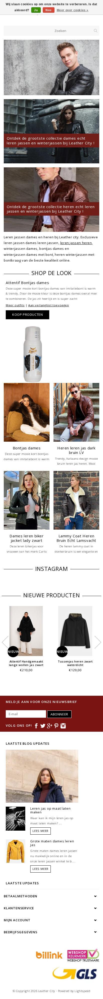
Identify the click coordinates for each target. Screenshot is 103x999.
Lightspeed (82, 991)
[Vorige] (10, 67)
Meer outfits (15, 305)
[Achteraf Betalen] (48, 955)
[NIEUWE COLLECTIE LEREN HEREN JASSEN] (51, 67)
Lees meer (40, 831)
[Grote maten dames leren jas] (15, 851)
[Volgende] (93, 67)
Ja (36, 10)
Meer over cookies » (72, 10)
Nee (49, 10)
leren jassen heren (76, 243)
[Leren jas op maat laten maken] (15, 818)
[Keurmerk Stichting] (82, 955)
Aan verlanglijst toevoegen (48, 305)
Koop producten (27, 314)
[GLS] (73, 973)
